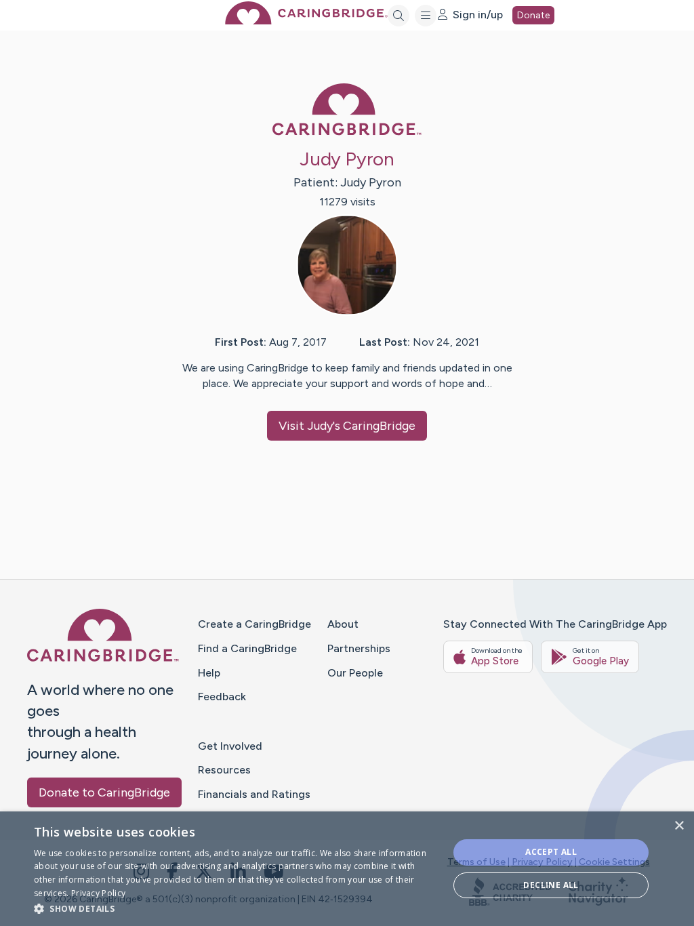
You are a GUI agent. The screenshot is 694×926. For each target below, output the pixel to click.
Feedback (222, 696)
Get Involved (230, 746)
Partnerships (358, 648)
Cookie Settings (614, 862)
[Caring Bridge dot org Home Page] (306, 20)
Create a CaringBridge (254, 624)
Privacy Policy (542, 862)
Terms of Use (476, 862)
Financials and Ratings (254, 794)
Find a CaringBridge (247, 648)
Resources (224, 769)
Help (209, 672)
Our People (355, 672)
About (343, 624)
